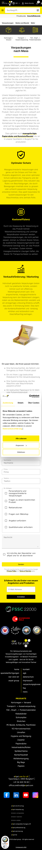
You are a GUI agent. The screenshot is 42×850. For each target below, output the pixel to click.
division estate (16, 820)
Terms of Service (25, 571)
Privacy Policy (11, 571)
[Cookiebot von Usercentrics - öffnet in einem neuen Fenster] (29, 396)
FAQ (24, 688)
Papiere (21, 766)
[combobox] (21, 10)
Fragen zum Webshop (18, 514)
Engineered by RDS (21, 847)
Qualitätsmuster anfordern (21, 527)
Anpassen (20, 445)
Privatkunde (21, 16)
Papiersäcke (21, 743)
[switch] (5, 846)
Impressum (27, 680)
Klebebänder (21, 713)
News (25, 692)
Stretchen (21, 721)
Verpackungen (8, 23)
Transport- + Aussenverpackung (21, 706)
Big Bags (21, 762)
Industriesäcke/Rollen (21, 747)
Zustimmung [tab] (8, 403)
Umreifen (21, 732)
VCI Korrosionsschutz (21, 728)
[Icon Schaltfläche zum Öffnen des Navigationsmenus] (2, 10)
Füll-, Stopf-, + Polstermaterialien (21, 710)
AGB (24, 673)
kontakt (26, 669)
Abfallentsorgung (21, 758)
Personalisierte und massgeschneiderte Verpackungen (17, 493)
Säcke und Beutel (22, 23)
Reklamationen (15, 507)
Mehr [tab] (33, 23)
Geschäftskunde (33, 16)
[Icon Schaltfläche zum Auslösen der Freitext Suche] (37, 10)
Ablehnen (21, 452)
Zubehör (21, 740)
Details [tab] (20, 403)
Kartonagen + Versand (21, 702)
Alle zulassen (21, 438)
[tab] (7, 23)
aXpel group (14, 680)
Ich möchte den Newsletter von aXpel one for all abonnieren (21, 554)
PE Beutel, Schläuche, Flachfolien (21, 725)
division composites (17, 813)
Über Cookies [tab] (33, 403)
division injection (16, 817)
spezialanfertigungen (10, 673)
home (16, 669)
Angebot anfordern (17, 520)
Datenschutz (28, 677)
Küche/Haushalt (21, 755)
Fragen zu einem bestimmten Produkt (22, 501)
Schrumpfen (21, 717)
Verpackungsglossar (32, 684)
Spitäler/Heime (21, 751)
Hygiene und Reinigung (21, 736)
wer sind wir (13, 677)
